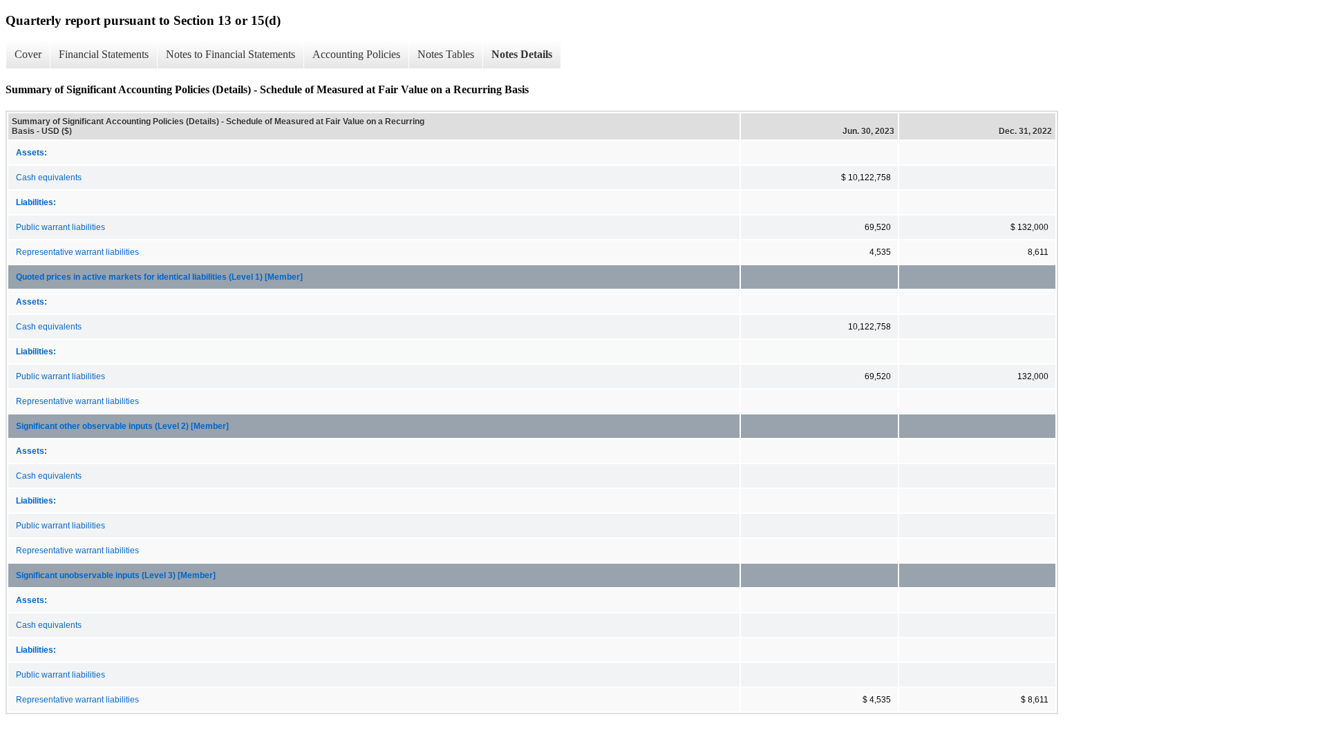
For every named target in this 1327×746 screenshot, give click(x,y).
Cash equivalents (49, 177)
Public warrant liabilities (60, 227)
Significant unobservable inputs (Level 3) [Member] (116, 575)
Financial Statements (104, 54)
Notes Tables (445, 54)
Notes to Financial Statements (230, 54)
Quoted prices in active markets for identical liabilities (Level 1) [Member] (159, 277)
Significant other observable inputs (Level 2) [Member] (122, 426)
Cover (28, 54)
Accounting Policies (356, 54)
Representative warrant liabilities (77, 252)
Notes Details (521, 54)
